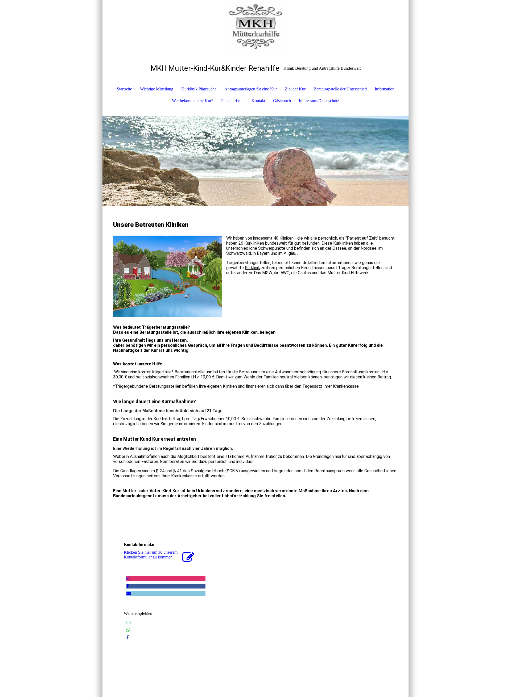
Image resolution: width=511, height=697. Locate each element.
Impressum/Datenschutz (319, 100)
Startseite (124, 89)
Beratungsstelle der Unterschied (340, 89)
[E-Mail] (128, 593)
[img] (255, 26)
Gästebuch (282, 100)
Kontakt (258, 100)
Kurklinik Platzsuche (198, 89)
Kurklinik (252, 267)
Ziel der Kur (295, 89)
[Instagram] (128, 578)
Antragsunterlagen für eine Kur (250, 89)
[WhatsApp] (128, 630)
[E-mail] (128, 622)
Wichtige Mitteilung (156, 89)
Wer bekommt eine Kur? (192, 100)
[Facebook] (127, 586)
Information (384, 89)
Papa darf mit (232, 100)
